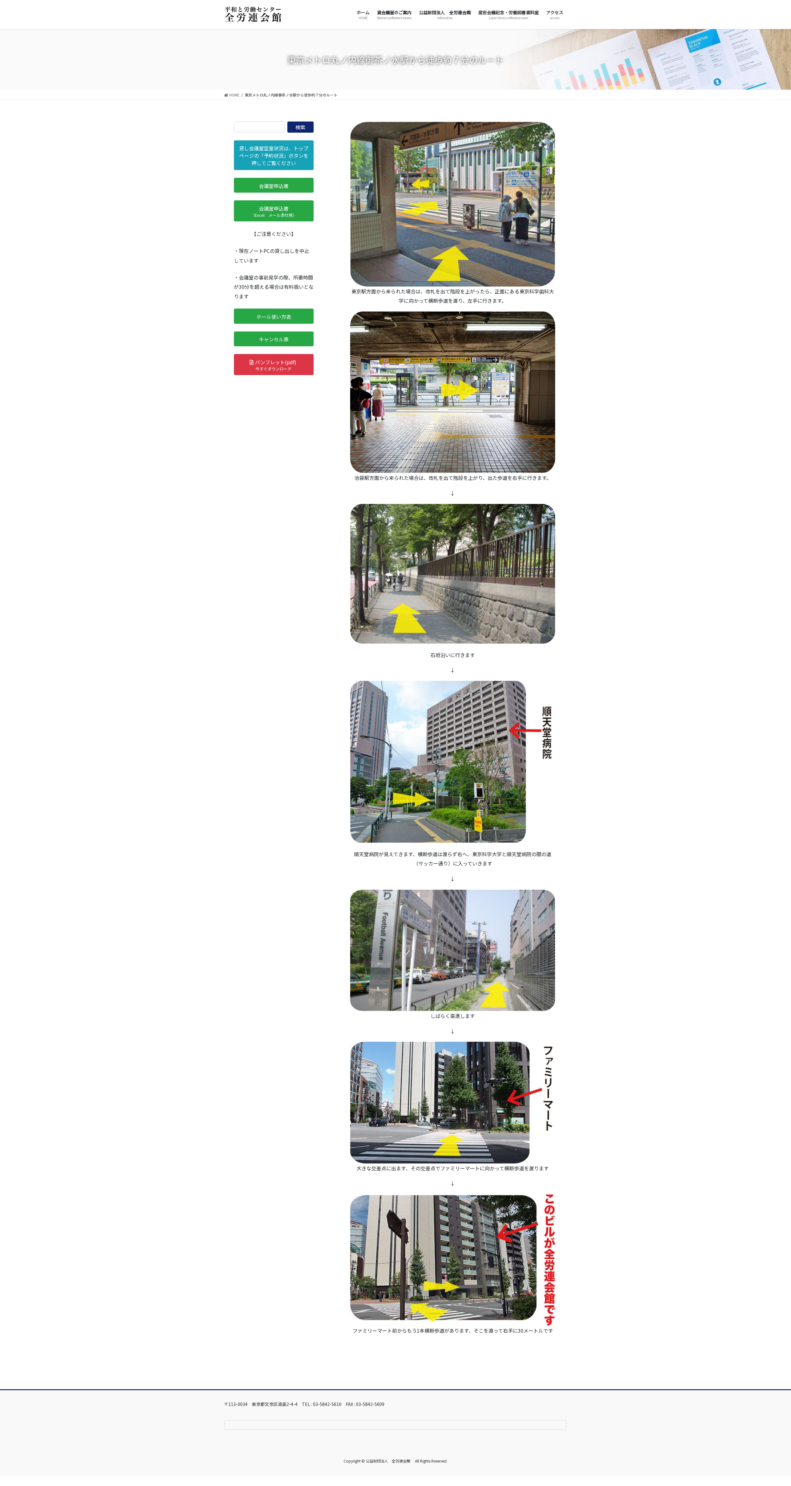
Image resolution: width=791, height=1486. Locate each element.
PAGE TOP (769, 1435)
